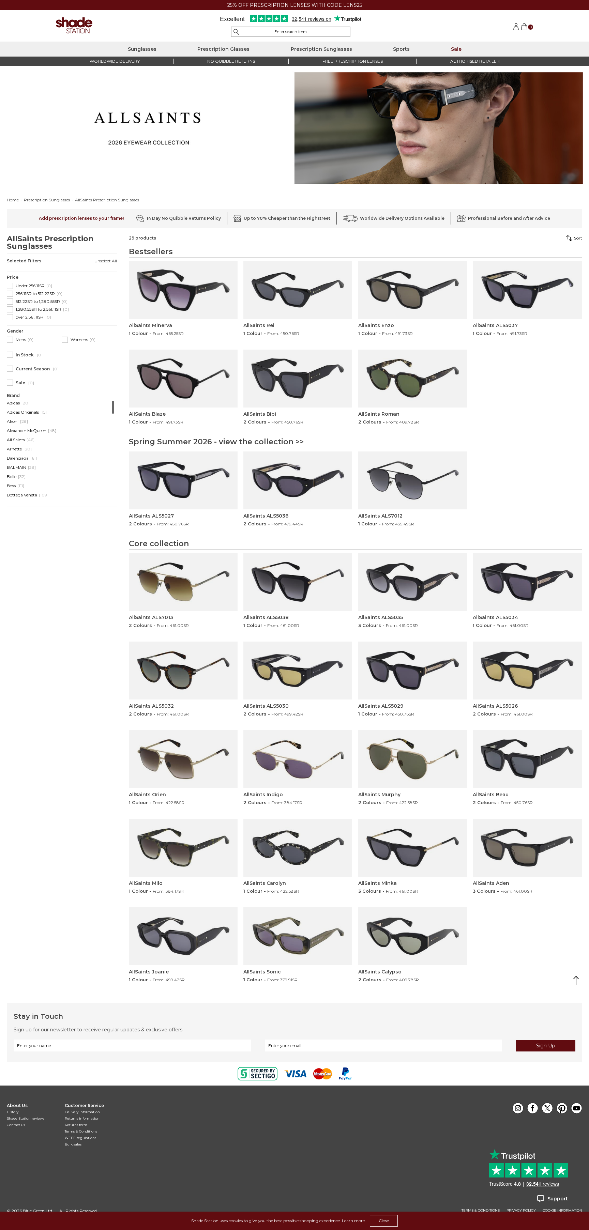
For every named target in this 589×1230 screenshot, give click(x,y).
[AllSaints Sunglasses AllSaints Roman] (412, 379)
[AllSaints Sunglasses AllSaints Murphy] (412, 759)
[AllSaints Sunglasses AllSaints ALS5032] (183, 670)
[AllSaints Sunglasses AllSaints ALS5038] (297, 582)
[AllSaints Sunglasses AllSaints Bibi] (297, 379)
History (12, 1112)
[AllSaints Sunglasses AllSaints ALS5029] (412, 670)
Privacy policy (521, 1210)
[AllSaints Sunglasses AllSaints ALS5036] (297, 480)
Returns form (76, 1125)
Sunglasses (142, 49)
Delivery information (82, 1112)
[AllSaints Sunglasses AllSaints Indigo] (297, 759)
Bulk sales (73, 1144)
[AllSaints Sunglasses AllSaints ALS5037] (527, 290)
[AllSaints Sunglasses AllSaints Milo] (183, 848)
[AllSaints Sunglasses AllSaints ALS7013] (183, 582)
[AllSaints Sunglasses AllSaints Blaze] (183, 379)
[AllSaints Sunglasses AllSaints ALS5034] (527, 582)
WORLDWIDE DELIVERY (115, 61)
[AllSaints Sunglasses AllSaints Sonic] (297, 936)
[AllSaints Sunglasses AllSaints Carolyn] (297, 848)
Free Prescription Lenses (352, 61)
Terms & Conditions (81, 1131)
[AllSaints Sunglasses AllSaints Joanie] (183, 936)
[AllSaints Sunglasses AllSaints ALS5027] (183, 480)
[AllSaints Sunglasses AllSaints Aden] (527, 848)
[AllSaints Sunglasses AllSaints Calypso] (412, 936)
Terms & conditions (481, 1210)
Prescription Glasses (223, 49)
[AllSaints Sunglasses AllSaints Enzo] (412, 290)
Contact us (16, 1125)
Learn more (353, 1220)
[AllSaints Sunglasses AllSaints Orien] (183, 759)
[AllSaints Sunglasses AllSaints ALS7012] (412, 480)
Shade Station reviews (25, 1118)
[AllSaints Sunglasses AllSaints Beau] (527, 759)
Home (13, 200)
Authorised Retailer (475, 61)
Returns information (82, 1118)
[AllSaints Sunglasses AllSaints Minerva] (183, 290)
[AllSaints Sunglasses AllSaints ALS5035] (412, 582)
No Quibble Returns (231, 61)
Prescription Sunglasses (321, 49)
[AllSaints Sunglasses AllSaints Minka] (412, 848)
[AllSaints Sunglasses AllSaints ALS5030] (297, 670)
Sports (401, 49)
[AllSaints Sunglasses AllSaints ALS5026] (527, 670)
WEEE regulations (80, 1138)
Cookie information (562, 1210)
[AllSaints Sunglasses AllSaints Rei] (297, 290)
